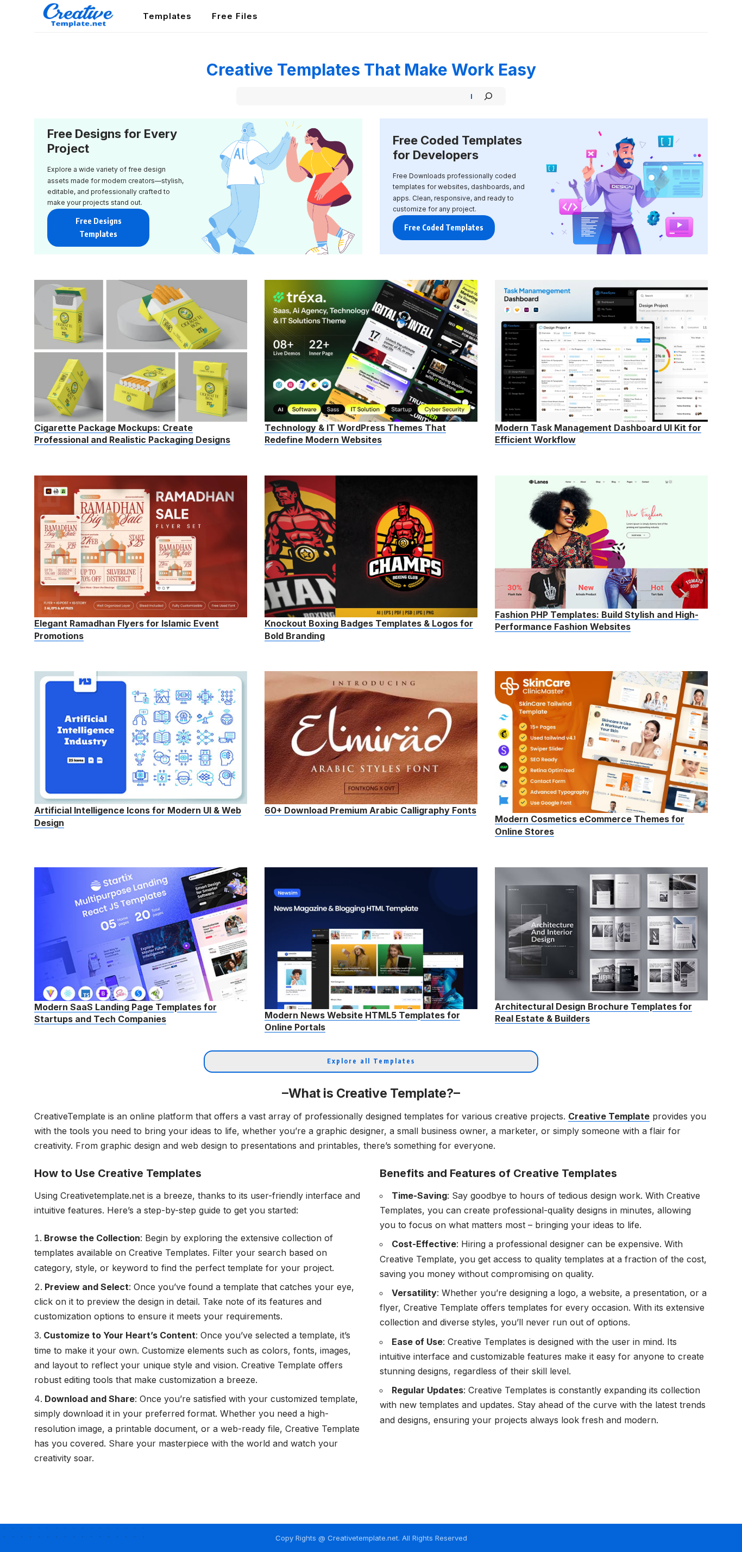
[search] (700, 16)
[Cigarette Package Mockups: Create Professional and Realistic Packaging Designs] (140, 351)
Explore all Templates (371, 1061)
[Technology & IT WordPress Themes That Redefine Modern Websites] (371, 351)
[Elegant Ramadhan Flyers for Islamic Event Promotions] (140, 546)
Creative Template (609, 1116)
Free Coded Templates (443, 227)
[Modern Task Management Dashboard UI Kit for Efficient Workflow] (601, 351)
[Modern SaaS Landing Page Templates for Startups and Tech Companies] (140, 934)
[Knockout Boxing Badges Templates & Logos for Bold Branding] (371, 546)
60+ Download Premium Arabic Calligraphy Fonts (370, 810)
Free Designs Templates (99, 227)
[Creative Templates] (79, 16)
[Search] (488, 96)
